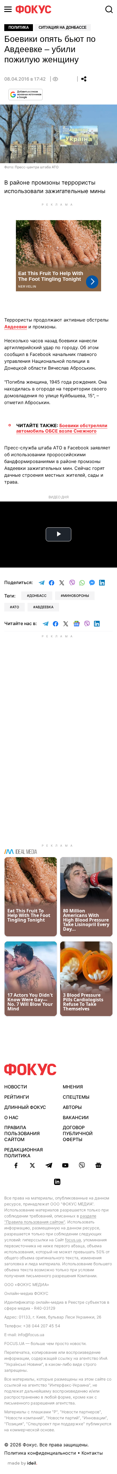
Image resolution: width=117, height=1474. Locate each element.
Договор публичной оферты (78, 1133)
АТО (15, 607)
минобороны (76, 595)
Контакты (92, 1453)
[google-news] (98, 1165)
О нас (11, 1117)
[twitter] (32, 1165)
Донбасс (38, 595)
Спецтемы (76, 1097)
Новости (15, 1087)
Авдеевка (44, 607)
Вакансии (76, 1117)
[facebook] (16, 1165)
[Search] (109, 9)
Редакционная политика (23, 1152)
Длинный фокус (25, 1107)
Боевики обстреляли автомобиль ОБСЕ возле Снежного (61, 428)
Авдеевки (15, 326)
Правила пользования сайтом (22, 1133)
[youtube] (65, 1165)
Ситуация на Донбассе (63, 27)
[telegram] (49, 1165)
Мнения (73, 1087)
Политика (19, 27)
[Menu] (8, 9)
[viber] (82, 1165)
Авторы (72, 1107)
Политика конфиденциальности (40, 1453)
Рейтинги (16, 1097)
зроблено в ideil (22, 1463)
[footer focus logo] (30, 1069)
